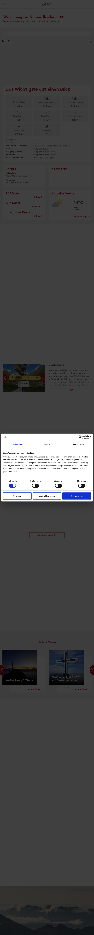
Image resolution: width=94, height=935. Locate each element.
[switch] (35, 487)
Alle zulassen (76, 496)
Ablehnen (17, 496)
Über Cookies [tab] (78, 444)
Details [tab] (47, 444)
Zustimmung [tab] (16, 444)
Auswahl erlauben (47, 496)
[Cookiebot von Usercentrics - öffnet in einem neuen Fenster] (80, 437)
